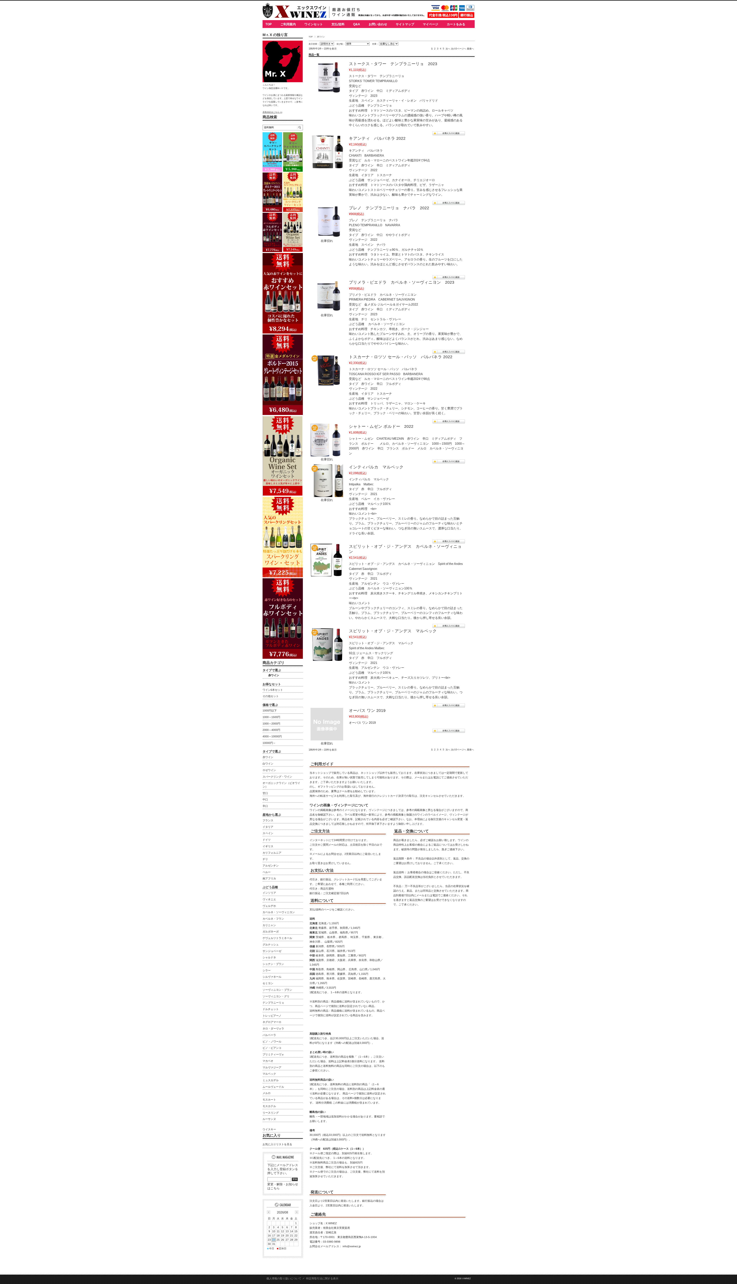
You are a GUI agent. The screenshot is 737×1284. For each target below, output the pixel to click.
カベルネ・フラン (273, 918)
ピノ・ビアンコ (272, 1047)
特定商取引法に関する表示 (322, 1278)
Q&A (356, 24)
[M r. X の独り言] (283, 81)
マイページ (430, 24)
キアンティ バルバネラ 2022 (377, 138)
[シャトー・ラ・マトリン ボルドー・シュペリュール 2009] (327, 383)
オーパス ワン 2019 (367, 710)
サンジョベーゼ (272, 951)
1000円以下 (270, 710)
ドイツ (267, 839)
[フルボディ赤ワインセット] (283, 657)
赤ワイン (273, 675)
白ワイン (268, 763)
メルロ (267, 1093)
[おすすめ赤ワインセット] (283, 332)
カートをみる (456, 24)
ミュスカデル (271, 1080)
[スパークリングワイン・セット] (283, 576)
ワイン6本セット (273, 689)
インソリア (269, 892)
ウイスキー (269, 1129)
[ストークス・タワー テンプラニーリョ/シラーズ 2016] (327, 90)
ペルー (267, 872)
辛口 (265, 806)
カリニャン (269, 925)
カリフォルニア (272, 852)
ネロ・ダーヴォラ (273, 1028)
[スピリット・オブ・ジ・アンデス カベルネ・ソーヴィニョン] (327, 573)
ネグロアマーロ (272, 1022)
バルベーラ (269, 1035)
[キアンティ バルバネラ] (327, 165)
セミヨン (268, 983)
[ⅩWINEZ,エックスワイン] (294, 17)
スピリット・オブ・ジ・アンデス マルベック (393, 631)
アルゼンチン (271, 865)
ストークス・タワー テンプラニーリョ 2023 (393, 64)
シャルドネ (269, 957)
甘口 (265, 793)
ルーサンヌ (269, 1119)
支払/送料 (338, 24)
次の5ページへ (458, 49)
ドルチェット (271, 1009)
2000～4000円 (271, 729)
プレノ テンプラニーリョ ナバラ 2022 (389, 208)
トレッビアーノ (272, 1015)
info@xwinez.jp (352, 1246)
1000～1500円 (271, 717)
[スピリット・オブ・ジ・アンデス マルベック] (327, 657)
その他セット (271, 696)
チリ (265, 859)
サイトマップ (405, 24)
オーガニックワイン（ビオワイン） (281, 784)
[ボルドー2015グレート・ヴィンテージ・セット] (283, 414)
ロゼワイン (269, 770)
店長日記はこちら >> (272, 112)
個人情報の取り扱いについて (283, 1278)
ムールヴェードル (273, 1086)
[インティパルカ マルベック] (327, 493)
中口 (265, 799)
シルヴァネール (272, 976)
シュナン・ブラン (273, 963)
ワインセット (313, 24)
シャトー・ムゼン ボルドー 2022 (381, 426)
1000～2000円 (271, 723)
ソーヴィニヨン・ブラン (277, 989)
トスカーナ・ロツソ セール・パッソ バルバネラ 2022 (400, 357)
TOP (268, 24)
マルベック (269, 1073)
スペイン (268, 833)
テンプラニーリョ (273, 1002)
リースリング (271, 1112)
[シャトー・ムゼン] (327, 453)
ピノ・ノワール (272, 1041)
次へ (448, 49)
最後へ (470, 49)
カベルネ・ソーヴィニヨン (279, 912)
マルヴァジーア (272, 1067)
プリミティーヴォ (273, 1054)
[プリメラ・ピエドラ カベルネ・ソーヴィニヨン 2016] (327, 309)
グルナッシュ (271, 944)
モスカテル (269, 1106)
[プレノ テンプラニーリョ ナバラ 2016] (327, 234)
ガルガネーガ (271, 931)
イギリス (268, 846)
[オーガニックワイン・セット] (283, 494)
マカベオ (268, 1060)
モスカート (269, 1099)
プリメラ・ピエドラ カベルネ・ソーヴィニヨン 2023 (401, 282)
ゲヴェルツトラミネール (277, 938)
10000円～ (269, 742)
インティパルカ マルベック (376, 467)
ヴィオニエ (269, 899)
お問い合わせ (378, 24)
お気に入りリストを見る (277, 1144)
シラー (267, 970)
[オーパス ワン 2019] (327, 737)
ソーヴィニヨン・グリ (276, 996)
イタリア (268, 826)
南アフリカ (269, 878)
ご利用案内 (288, 24)
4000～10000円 (272, 736)
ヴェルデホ (269, 905)
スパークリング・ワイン (277, 776)
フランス (268, 820)
